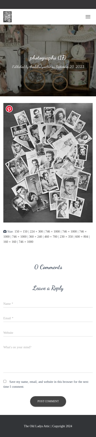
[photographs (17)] (48, 162)
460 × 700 (50, 236)
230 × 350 (66, 236)
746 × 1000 (52, 231)
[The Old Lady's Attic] (9, 16)
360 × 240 (35, 236)
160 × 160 (9, 241)
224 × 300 (36, 231)
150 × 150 (21, 231)
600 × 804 (81, 236)
